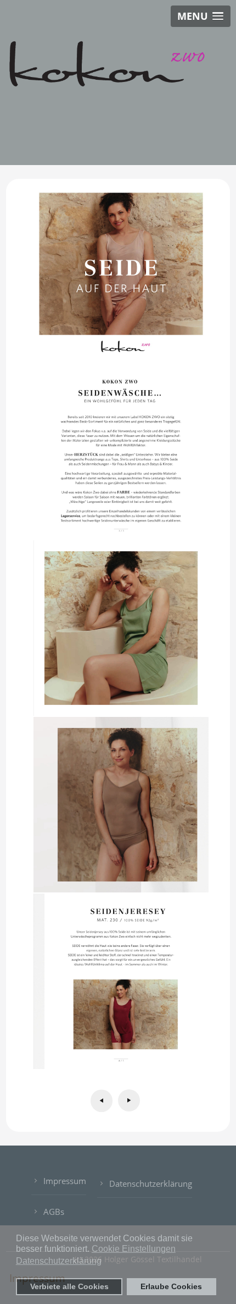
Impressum (64, 1180)
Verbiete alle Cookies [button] (69, 1286)
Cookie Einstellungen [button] (134, 1248)
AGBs (53, 1211)
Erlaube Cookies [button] (171, 1286)
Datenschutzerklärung (150, 1183)
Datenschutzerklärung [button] (59, 1260)
